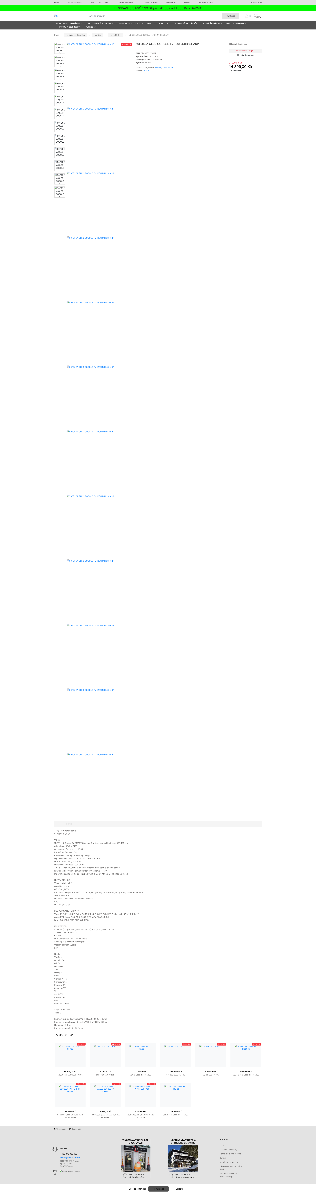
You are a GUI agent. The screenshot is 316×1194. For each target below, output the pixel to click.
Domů (56, 35)
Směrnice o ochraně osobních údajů (228, 1175)
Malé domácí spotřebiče (100, 23)
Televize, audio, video (130, 23)
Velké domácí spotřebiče (69, 23)
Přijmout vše (158, 1189)
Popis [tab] (69, 824)
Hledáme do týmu (205, 2)
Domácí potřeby (211, 23)
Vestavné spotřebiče (186, 23)
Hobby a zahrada (235, 23)
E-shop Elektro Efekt (99, 2)
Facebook (61, 1129)
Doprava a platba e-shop (126, 2)
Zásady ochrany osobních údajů (231, 1167)
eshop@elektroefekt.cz (70, 1157)
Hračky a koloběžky (69, 27)
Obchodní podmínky (75, 2)
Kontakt (187, 2)
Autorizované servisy (229, 1162)
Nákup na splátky (151, 2)
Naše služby (171, 2)
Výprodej (91, 27)
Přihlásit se (257, 2)
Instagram (76, 1129)
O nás (56, 2)
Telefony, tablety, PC (158, 23)
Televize (97, 35)
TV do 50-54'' (115, 35)
